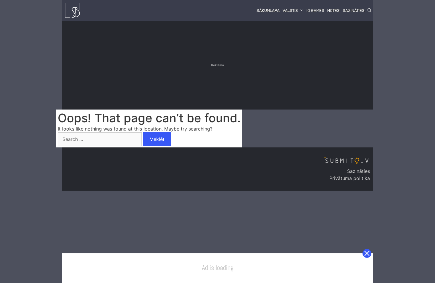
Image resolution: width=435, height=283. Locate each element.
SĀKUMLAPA (268, 10)
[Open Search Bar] (369, 10)
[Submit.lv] (74, 10)
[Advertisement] (217, 65)
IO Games (315, 10)
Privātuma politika (349, 178)
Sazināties (354, 10)
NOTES (333, 10)
